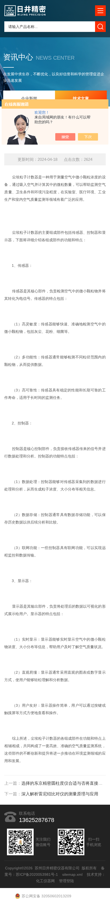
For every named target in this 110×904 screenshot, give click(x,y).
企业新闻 (29, 98)
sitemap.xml (72, 874)
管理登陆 (66, 881)
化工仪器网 (45, 881)
